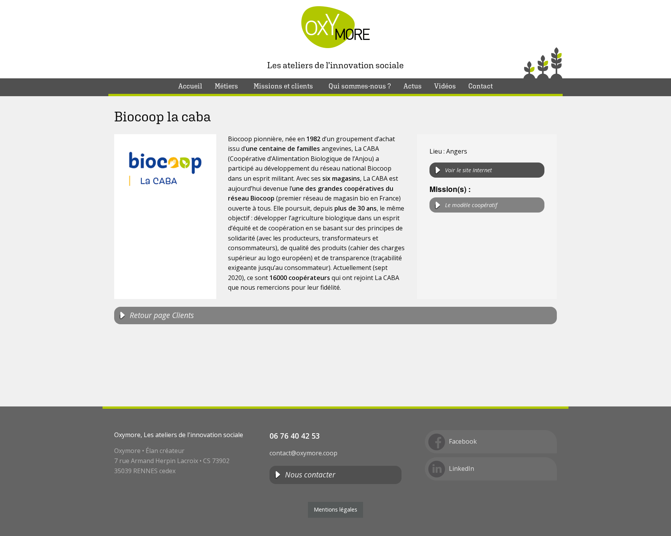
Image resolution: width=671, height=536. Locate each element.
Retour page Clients (162, 315)
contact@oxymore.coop (303, 453)
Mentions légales (335, 509)
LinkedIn (461, 468)
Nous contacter (310, 474)
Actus (412, 86)
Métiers (226, 86)
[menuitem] (190, 86)
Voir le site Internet (468, 170)
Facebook (463, 441)
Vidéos (445, 86)
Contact (480, 86)
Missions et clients (283, 86)
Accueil (190, 86)
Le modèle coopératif (471, 205)
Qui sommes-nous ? (360, 86)
